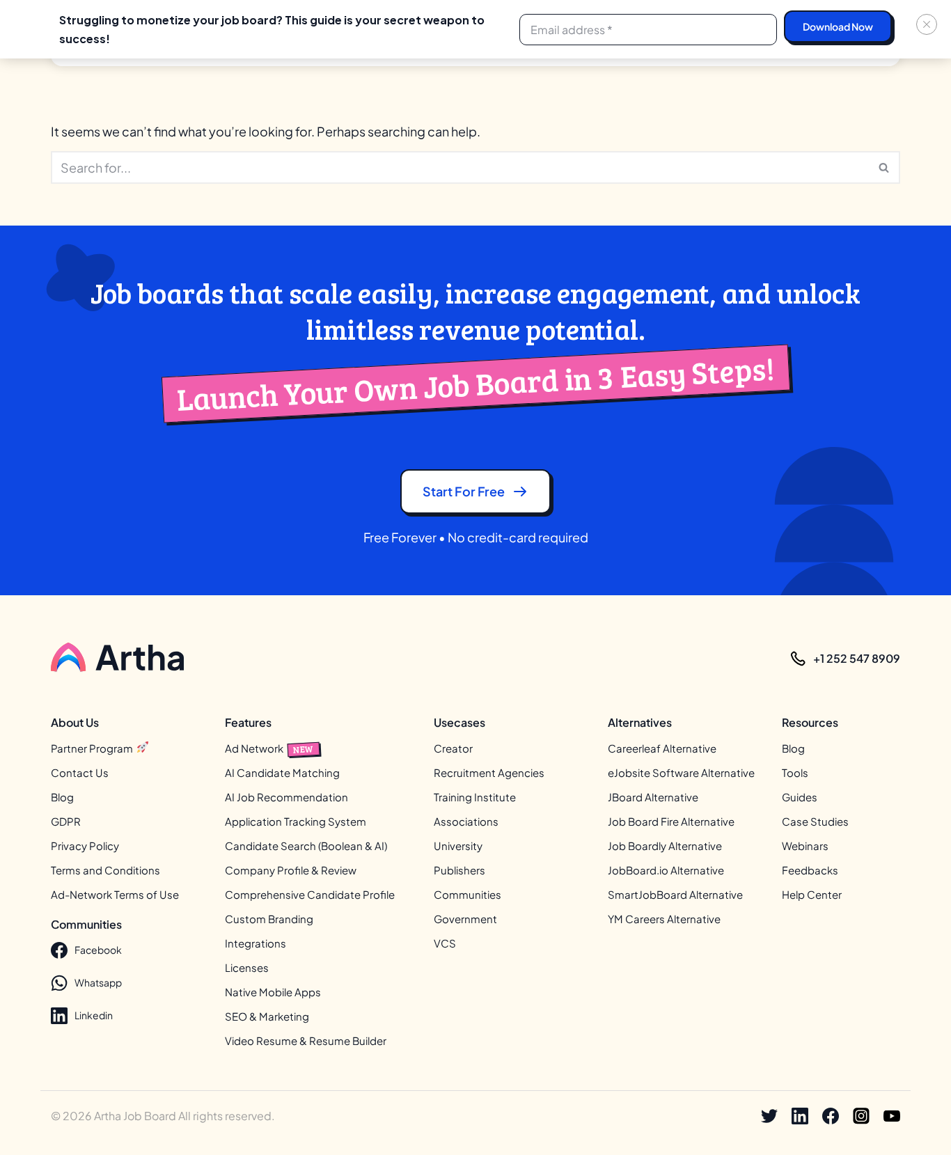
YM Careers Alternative (664, 918)
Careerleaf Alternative (662, 748)
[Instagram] (861, 1116)
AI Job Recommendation (286, 796)
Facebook (98, 949)
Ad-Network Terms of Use (115, 894)
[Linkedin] (800, 1116)
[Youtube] (891, 1116)
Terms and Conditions (105, 870)
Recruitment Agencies (489, 772)
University (458, 845)
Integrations (255, 943)
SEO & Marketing (267, 1016)
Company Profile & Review (290, 870)
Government (465, 918)
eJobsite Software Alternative (681, 772)
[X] (769, 1116)
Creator (453, 748)
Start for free (464, 491)
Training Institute (475, 796)
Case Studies (815, 821)
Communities (467, 894)
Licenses (247, 967)
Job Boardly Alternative (665, 845)
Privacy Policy (85, 845)
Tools (795, 772)
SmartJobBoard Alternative (675, 894)
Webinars (805, 845)
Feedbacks (810, 870)
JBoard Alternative (653, 796)
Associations (466, 821)
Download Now (838, 26)
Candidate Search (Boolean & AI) (306, 845)
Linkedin (93, 1015)
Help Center (812, 894)
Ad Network (269, 748)
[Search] (884, 167)
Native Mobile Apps (273, 991)
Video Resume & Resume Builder (305, 1040)
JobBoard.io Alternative (666, 870)
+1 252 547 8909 (856, 658)
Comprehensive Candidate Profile (310, 894)
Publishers (459, 870)
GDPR (66, 821)
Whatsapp (98, 982)
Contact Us (80, 772)
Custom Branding (269, 918)
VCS (445, 943)
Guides (799, 796)
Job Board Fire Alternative (671, 821)
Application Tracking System (295, 821)
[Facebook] (830, 1116)
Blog (62, 796)
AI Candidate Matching (282, 772)
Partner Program (93, 748)
